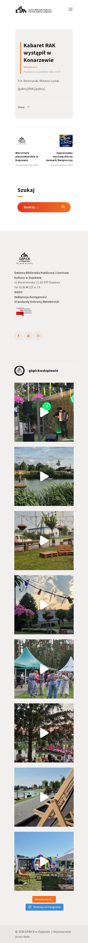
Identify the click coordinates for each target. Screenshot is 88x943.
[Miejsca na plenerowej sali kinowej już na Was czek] (44, 604)
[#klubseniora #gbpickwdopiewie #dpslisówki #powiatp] (44, 668)
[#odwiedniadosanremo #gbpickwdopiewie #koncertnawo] (44, 732)
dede (26, 937)
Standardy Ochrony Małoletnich (36, 302)
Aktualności (30, 67)
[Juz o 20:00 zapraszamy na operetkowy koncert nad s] (44, 797)
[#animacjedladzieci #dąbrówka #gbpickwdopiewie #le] (44, 861)
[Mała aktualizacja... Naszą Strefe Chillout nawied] (44, 540)
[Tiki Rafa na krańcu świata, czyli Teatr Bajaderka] (44, 476)
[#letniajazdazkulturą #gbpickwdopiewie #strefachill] (44, 412)
